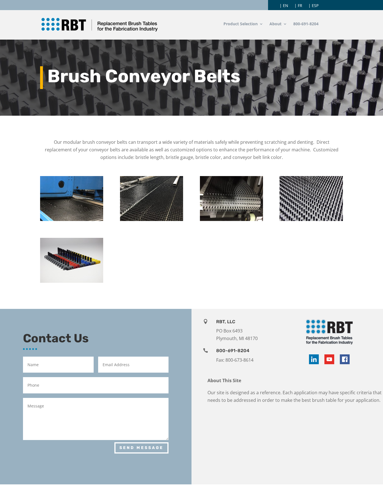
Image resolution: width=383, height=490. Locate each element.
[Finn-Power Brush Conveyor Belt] (71, 219)
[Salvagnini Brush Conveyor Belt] (151, 219)
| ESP (313, 6)
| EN (284, 6)
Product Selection (240, 24)
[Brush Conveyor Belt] (311, 219)
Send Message (141, 447)
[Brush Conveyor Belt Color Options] (71, 281)
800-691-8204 (306, 24)
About (275, 24)
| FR (298, 6)
